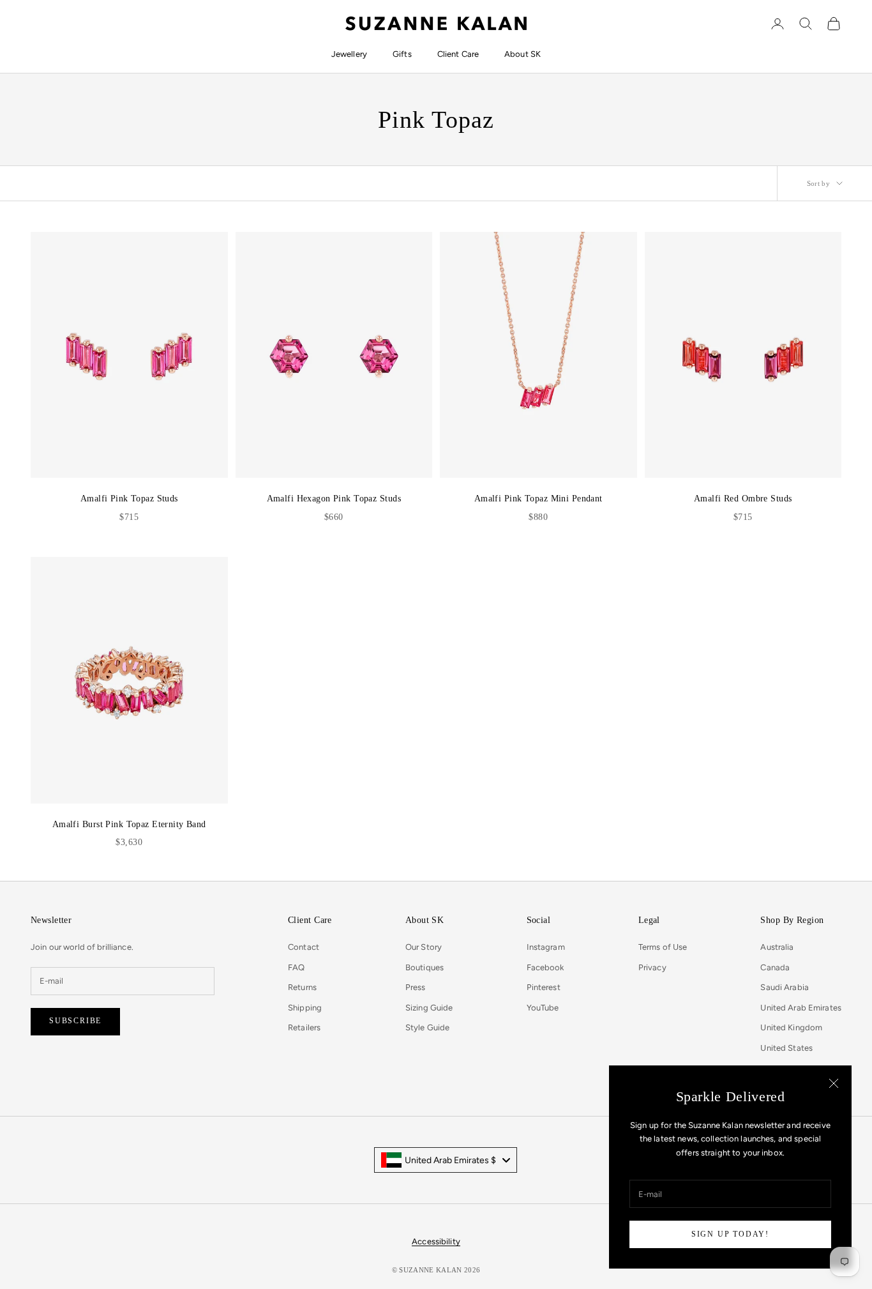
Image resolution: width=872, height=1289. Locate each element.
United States (786, 1048)
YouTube (543, 1007)
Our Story (423, 947)
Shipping (305, 1007)
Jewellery (349, 54)
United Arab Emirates (800, 1007)
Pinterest (543, 987)
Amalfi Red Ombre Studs (743, 498)
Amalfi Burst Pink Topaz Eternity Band (129, 824)
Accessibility (436, 1241)
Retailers (304, 1027)
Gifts (402, 54)
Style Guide (427, 1027)
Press (415, 987)
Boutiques (424, 967)
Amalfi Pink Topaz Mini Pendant (538, 498)
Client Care (458, 54)
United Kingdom (791, 1027)
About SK (522, 54)
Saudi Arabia (784, 987)
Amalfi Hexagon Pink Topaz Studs (334, 498)
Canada (775, 967)
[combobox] (445, 1160)
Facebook (545, 967)
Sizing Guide (429, 1007)
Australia (776, 947)
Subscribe (75, 1020)
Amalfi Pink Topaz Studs (129, 498)
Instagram (546, 947)
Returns (302, 987)
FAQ (296, 967)
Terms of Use (663, 947)
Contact (303, 947)
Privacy (652, 967)
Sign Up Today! (730, 1234)
